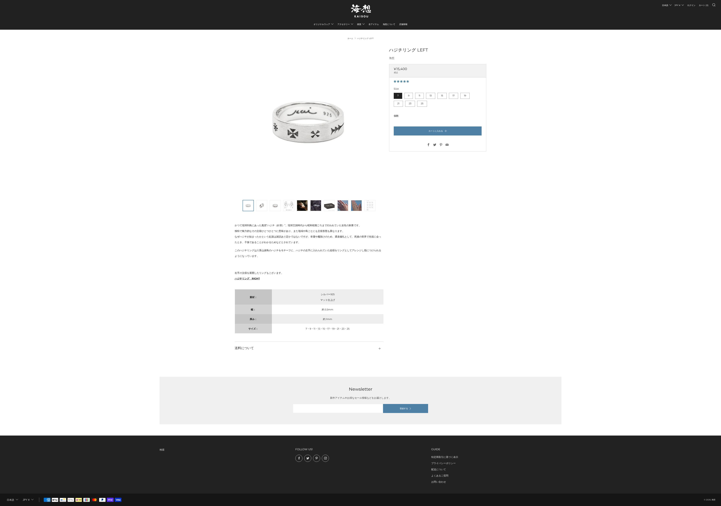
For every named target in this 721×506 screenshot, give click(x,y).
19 (465, 95)
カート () (703, 5)
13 (431, 95)
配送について (438, 469)
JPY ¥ (677, 5)
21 (398, 103)
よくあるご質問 (439, 475)
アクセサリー (343, 24)
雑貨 (359, 24)
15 (442, 95)
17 (454, 95)
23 (410, 103)
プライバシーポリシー (443, 463)
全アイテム (374, 24)
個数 (396, 115)
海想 (391, 58)
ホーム (350, 38)
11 (419, 95)
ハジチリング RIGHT (247, 278)
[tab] (248, 205)
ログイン (691, 5)
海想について (389, 24)
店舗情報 (403, 24)
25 (422, 103)
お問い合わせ (438, 481)
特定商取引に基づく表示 (444, 456)
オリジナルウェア (322, 24)
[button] (402, 81)
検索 (162, 449)
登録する (404, 408)
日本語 (665, 5)
